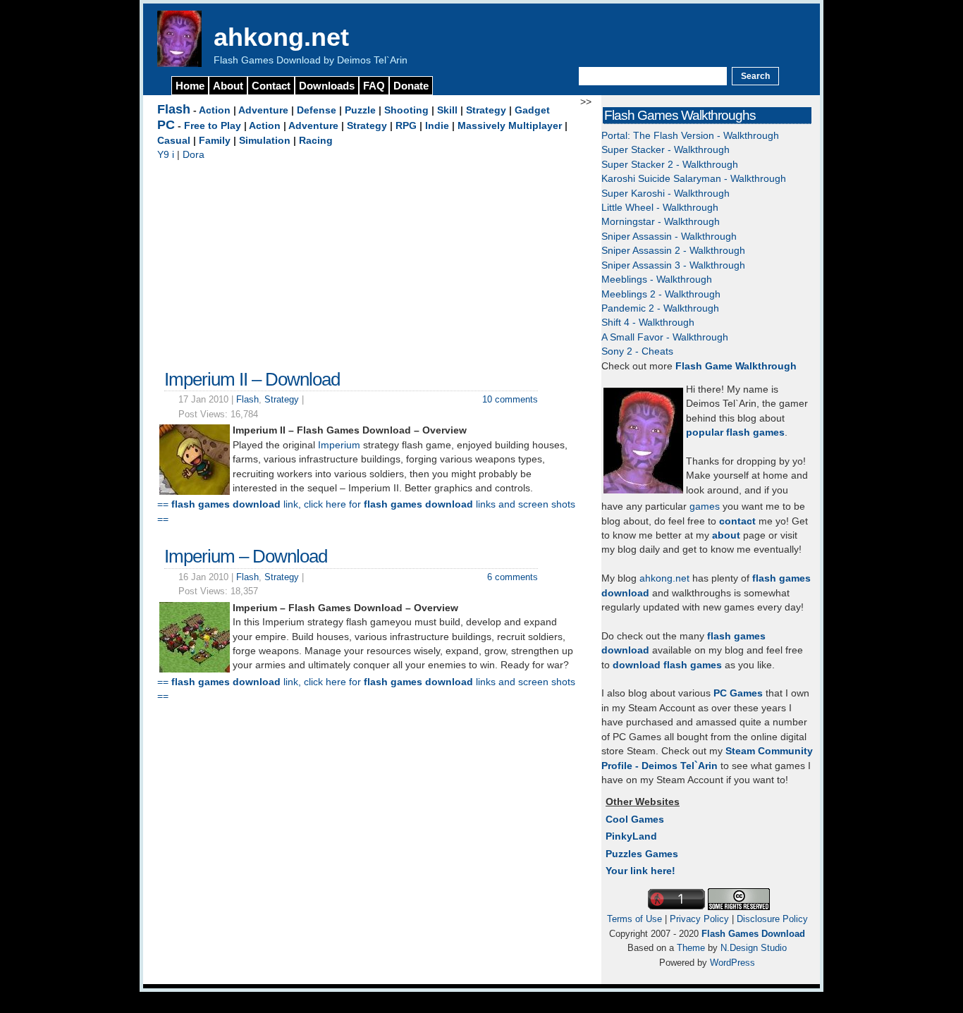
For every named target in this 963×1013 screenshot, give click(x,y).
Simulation (264, 140)
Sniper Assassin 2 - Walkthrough (673, 250)
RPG (406, 126)
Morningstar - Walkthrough (660, 221)
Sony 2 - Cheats (637, 351)
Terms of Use (634, 919)
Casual (173, 140)
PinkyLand (631, 836)
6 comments (512, 577)
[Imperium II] (194, 491)
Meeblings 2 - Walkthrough (660, 294)
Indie (437, 126)
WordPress (732, 962)
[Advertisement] (368, 261)
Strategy (486, 110)
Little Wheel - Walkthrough (659, 207)
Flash (173, 109)
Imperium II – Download (252, 379)
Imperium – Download (245, 556)
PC (166, 125)
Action (215, 110)
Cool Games (635, 819)
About (228, 86)
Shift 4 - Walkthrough (647, 322)
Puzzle (360, 110)
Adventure (263, 110)
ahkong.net (281, 37)
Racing (316, 140)
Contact (271, 86)
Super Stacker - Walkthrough (665, 150)
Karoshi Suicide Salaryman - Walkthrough (693, 178)
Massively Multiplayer (510, 126)
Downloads (327, 86)
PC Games (738, 693)
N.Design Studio (753, 948)
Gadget (532, 110)
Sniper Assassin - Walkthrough (669, 236)
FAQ (374, 86)
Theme (691, 948)
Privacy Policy (699, 919)
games (704, 506)
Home (190, 86)
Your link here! (640, 871)
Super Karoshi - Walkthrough (665, 193)
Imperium (339, 445)
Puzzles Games (642, 854)
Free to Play (212, 126)
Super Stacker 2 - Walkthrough (669, 164)
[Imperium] (194, 669)
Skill (447, 110)
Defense (316, 110)
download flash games (667, 665)
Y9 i (165, 154)
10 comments (510, 399)
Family (215, 140)
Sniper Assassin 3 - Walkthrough (673, 265)
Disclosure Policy (772, 919)
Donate (411, 86)
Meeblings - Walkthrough (656, 279)
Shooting (406, 110)
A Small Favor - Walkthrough (664, 337)
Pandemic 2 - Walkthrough (660, 308)
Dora (193, 154)
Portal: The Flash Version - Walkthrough (690, 135)
